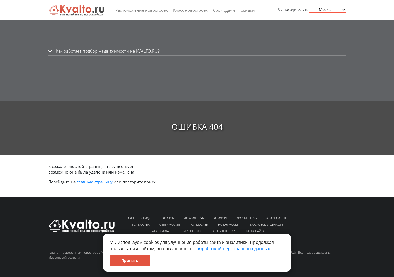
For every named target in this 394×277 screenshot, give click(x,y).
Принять (129, 260)
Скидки (247, 10)
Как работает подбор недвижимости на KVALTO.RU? (107, 51)
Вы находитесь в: (292, 9)
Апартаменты (277, 218)
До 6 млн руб (247, 218)
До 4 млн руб (194, 218)
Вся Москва (141, 224)
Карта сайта (255, 231)
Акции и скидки (140, 218)
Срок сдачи (224, 10)
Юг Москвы (200, 224)
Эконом (168, 218)
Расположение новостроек (141, 10)
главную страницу (95, 181)
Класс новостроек (190, 10)
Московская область (266, 224)
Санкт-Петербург (223, 231)
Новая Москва (229, 224)
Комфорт (220, 218)
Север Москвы (170, 224)
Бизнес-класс (162, 231)
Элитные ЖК (191, 231)
